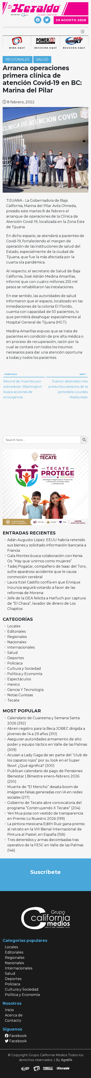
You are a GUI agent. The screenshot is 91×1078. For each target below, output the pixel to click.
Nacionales (16, 642)
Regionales (18, 59)
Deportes (15, 658)
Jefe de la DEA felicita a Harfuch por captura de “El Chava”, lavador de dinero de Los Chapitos (46, 603)
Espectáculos (19, 679)
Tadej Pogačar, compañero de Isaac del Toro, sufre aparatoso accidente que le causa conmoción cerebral (46, 571)
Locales (13, 626)
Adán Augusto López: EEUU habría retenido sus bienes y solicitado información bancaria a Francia (46, 545)
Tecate (13, 700)
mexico (13, 684)
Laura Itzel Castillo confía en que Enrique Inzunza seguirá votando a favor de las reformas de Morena (43, 587)
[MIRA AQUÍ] (17, 41)
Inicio (9, 1010)
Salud (42, 59)
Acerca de (14, 1015)
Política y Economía (24, 674)
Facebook (17, 1036)
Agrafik (66, 1060)
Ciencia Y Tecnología (25, 690)
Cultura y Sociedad (24, 668)
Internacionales (21, 647)
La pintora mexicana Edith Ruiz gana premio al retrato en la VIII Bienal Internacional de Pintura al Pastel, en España (46, 829)
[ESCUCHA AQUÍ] (45, 41)
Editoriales (16, 631)
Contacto (13, 1020)
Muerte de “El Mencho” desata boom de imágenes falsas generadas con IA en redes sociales (44, 792)
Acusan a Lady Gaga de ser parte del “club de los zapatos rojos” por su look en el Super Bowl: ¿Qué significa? (47, 760)
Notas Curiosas (20, 695)
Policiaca (15, 663)
